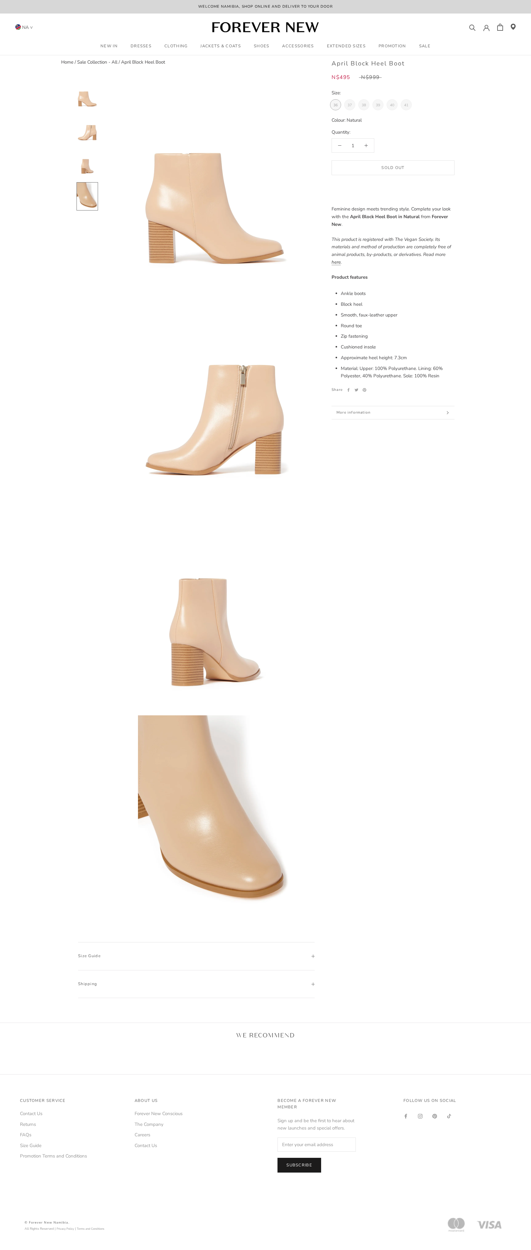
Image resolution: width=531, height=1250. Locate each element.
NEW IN (109, 46)
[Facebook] (348, 390)
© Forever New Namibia (46, 1222)
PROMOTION (392, 46)
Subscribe (299, 1165)
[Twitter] (356, 390)
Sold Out (392, 168)
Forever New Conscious (159, 1113)
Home (67, 62)
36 (335, 105)
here (336, 262)
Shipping (87, 984)
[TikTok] (449, 1116)
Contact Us (31, 1113)
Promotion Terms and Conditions (53, 1156)
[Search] (472, 27)
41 (406, 105)
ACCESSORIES (298, 46)
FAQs (25, 1135)
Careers (142, 1135)
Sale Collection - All (97, 62)
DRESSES (141, 46)
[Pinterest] (364, 390)
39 (378, 105)
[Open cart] (500, 27)
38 (364, 105)
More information (353, 412)
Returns (28, 1124)
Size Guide (89, 956)
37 (350, 105)
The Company (149, 1124)
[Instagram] (420, 1116)
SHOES (261, 46)
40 (392, 105)
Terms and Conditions (90, 1229)
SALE (425, 46)
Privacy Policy (65, 1229)
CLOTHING (175, 46)
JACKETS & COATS (220, 46)
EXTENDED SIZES (346, 46)
